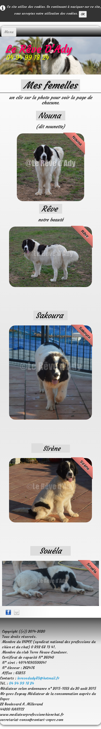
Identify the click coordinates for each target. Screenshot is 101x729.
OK (83, 14)
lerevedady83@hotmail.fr (38, 678)
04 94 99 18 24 (21, 683)
